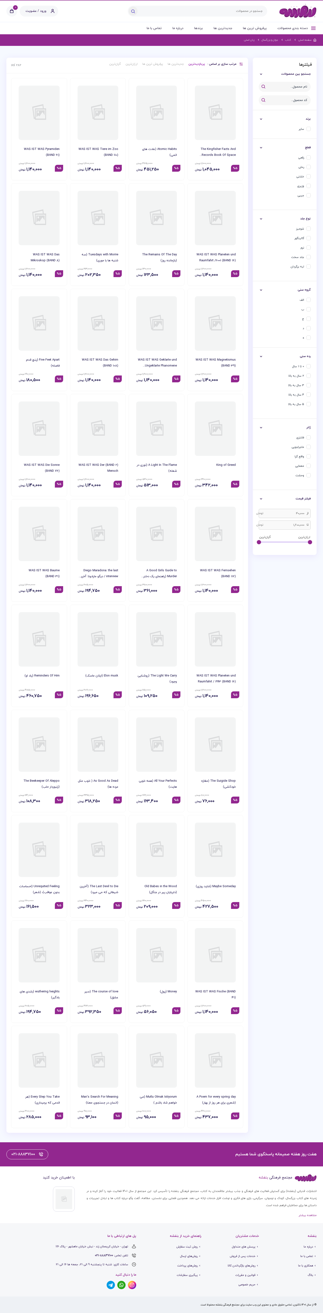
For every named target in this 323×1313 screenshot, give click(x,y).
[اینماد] (64, 1199)
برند (308, 119)
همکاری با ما (305, 1266)
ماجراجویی (298, 447)
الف (302, 300)
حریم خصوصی (246, 1285)
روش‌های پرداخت (187, 1266)
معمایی (299, 466)
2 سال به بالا (296, 376)
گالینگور (299, 238)
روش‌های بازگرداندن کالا (241, 1266)
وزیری (300, 186)
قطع (308, 147)
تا (308, 525)
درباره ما (177, 28)
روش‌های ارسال (189, 1256)
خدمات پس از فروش (242, 1256)
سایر (301, 129)
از (308, 513)
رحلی (301, 167)
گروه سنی (304, 290)
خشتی (300, 177)
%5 (235, 168)
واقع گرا (299, 456)
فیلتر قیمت (303, 499)
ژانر (308, 427)
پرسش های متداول (243, 1247)
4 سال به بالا (296, 395)
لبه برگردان (297, 267)
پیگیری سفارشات (187, 1275)
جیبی (300, 195)
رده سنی (305, 356)
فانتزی (300, 438)
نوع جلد (305, 219)
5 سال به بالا (296, 404)
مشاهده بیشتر (308, 1215)
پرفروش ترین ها (255, 28)
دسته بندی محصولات (293, 28)
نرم (302, 248)
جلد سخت (297, 257)
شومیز (300, 229)
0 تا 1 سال (298, 366)
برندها (198, 28)
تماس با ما (154, 28)
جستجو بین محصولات (296, 74)
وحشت (300, 475)
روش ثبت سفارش (187, 1247)
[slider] (310, 542)
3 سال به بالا (296, 385)
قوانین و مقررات (245, 1275)
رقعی (301, 158)
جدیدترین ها (223, 28)
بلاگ (310, 1275)
